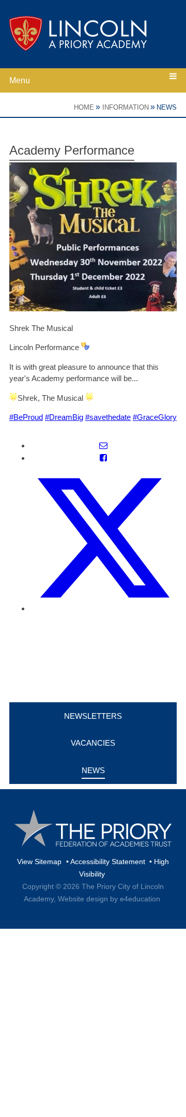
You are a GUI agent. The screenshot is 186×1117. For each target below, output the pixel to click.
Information (125, 107)
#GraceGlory (155, 417)
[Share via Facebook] (103, 458)
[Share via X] (103, 608)
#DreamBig (64, 417)
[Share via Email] (103, 445)
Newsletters (93, 716)
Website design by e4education (109, 899)
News (167, 107)
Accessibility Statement (107, 861)
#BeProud (26, 417)
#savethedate (108, 417)
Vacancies (93, 742)
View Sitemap (39, 861)
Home (84, 107)
